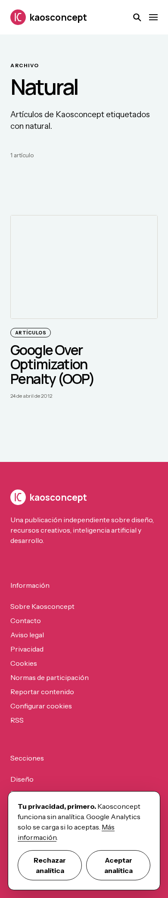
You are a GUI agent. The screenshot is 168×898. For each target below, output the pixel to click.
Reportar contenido (42, 691)
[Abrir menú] (153, 17)
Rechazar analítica (50, 865)
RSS (17, 720)
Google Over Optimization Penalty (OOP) (52, 364)
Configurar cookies (41, 706)
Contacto (25, 620)
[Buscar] (137, 17)
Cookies (23, 663)
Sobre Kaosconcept (42, 606)
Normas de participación (49, 677)
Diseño (22, 779)
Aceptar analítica (118, 865)
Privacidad (27, 649)
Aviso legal (27, 634)
